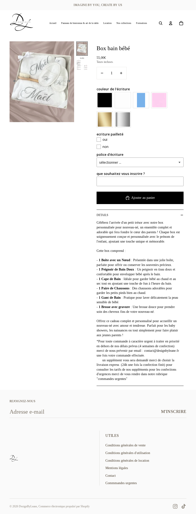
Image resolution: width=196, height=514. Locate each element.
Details (102, 215)
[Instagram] (175, 506)
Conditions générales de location (127, 460)
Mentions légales (116, 468)
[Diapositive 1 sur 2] (82, 48)
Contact (110, 475)
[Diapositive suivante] (70, 81)
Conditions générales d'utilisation (127, 453)
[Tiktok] (183, 506)
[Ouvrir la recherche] (160, 23)
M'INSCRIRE (173, 411)
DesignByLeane (28, 506)
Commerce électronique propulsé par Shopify (64, 506)
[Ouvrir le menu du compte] (170, 23)
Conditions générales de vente (125, 445)
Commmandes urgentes (121, 483)
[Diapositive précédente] (13, 81)
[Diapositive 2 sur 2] (82, 63)
